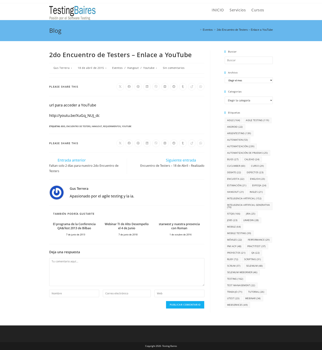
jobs (232, 220)
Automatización (240, 146)
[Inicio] (198, 29)
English (257, 178)
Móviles (234, 239)
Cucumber (236, 165)
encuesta (235, 178)
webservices (237, 304)
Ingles (256, 192)
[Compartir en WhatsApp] (200, 86)
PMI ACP (234, 246)
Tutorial (256, 291)
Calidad (252, 159)
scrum (233, 265)
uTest (233, 298)
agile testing (257, 120)
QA (255, 252)
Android (235, 126)
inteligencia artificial (244, 198)
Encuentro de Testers (78, 126)
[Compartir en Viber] (156, 86)
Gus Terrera (61, 68)
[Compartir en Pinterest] (138, 86)
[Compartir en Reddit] (174, 86)
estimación (236, 185)
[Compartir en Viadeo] (191, 86)
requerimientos (112, 126)
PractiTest (256, 246)
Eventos (117, 68)
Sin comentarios (174, 68)
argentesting (239, 133)
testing (235, 278)
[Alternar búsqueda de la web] (271, 10)
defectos (255, 172)
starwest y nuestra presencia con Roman (179, 226)
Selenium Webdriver (242, 272)
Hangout (133, 68)
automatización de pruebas (247, 152)
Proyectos (236, 252)
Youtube (148, 68)
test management (241, 285)
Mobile (234, 226)
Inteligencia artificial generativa (248, 206)
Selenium (254, 265)
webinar (253, 298)
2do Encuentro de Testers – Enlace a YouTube (245, 29)
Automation (237, 139)
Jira (250, 213)
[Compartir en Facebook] (129, 86)
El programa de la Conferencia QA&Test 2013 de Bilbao (74, 226)
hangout (97, 126)
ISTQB (233, 213)
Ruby (232, 259)
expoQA (259, 185)
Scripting (252, 259)
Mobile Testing (239, 233)
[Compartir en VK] (165, 86)
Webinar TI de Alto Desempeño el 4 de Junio (127, 226)
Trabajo (234, 291)
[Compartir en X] (120, 86)
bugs (233, 159)
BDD (63, 126)
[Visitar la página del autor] (56, 192)
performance (259, 239)
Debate (234, 172)
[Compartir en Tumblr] (183, 86)
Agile (233, 120)
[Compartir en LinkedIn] (147, 86)
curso (257, 165)
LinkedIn (251, 220)
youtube (126, 126)
